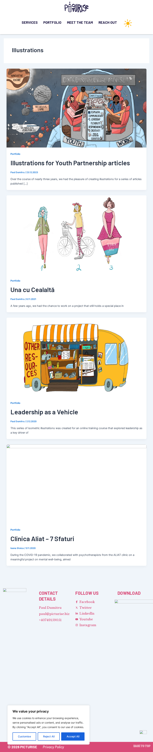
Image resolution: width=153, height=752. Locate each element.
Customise (24, 736)
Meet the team (80, 22)
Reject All (48, 736)
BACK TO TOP (141, 746)
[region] (48, 725)
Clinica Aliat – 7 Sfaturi (42, 538)
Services (30, 22)
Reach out (108, 22)
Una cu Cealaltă (32, 289)
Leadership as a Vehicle (44, 412)
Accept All (73, 736)
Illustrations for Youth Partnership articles (70, 163)
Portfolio (52, 22)
